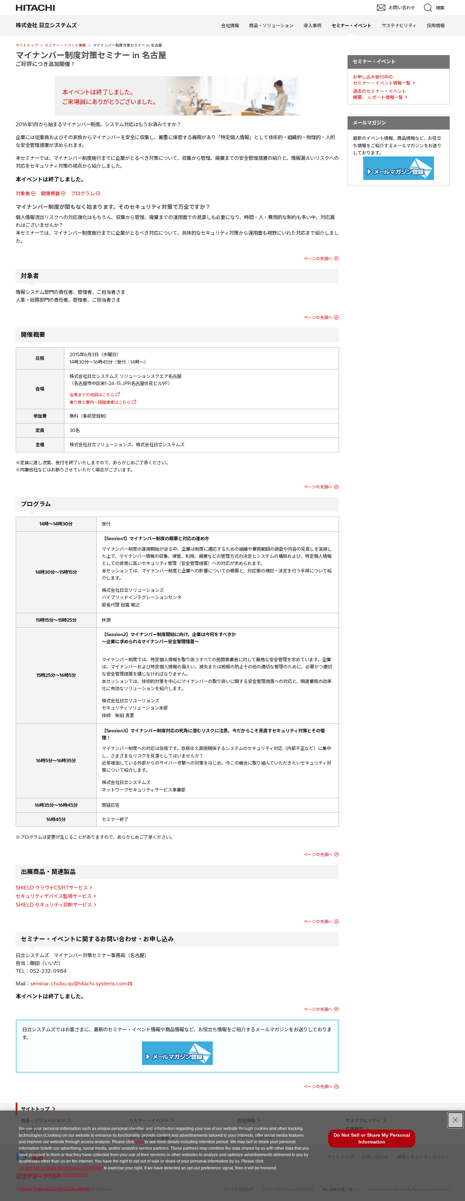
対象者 (23, 193)
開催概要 (50, 193)
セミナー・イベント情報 (65, 45)
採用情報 (436, 25)
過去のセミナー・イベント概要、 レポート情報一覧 (379, 94)
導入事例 (312, 25)
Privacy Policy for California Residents (54, 1188)
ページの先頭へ (318, 258)
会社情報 (230, 25)
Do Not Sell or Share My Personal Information (61, 1168)
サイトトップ (27, 45)
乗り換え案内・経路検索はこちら (100, 402)
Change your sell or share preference (53, 1174)
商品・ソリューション (271, 25)
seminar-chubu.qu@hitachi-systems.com (78, 984)
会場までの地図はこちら (91, 394)
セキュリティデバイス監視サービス (54, 896)
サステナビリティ (399, 25)
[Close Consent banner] (455, 1120)
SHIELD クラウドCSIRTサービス (52, 888)
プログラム (83, 193)
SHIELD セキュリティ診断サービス (54, 905)
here (139, 1141)
